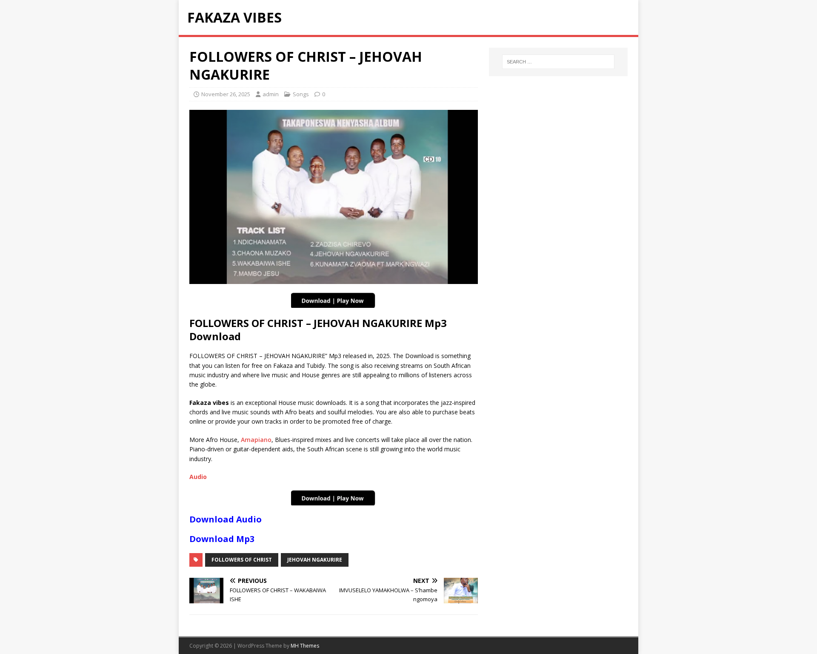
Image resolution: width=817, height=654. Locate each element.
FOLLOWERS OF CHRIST (241, 559)
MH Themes (305, 645)
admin (271, 94)
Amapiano (256, 440)
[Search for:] (558, 61)
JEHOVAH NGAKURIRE (314, 559)
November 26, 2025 (225, 94)
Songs (301, 94)
